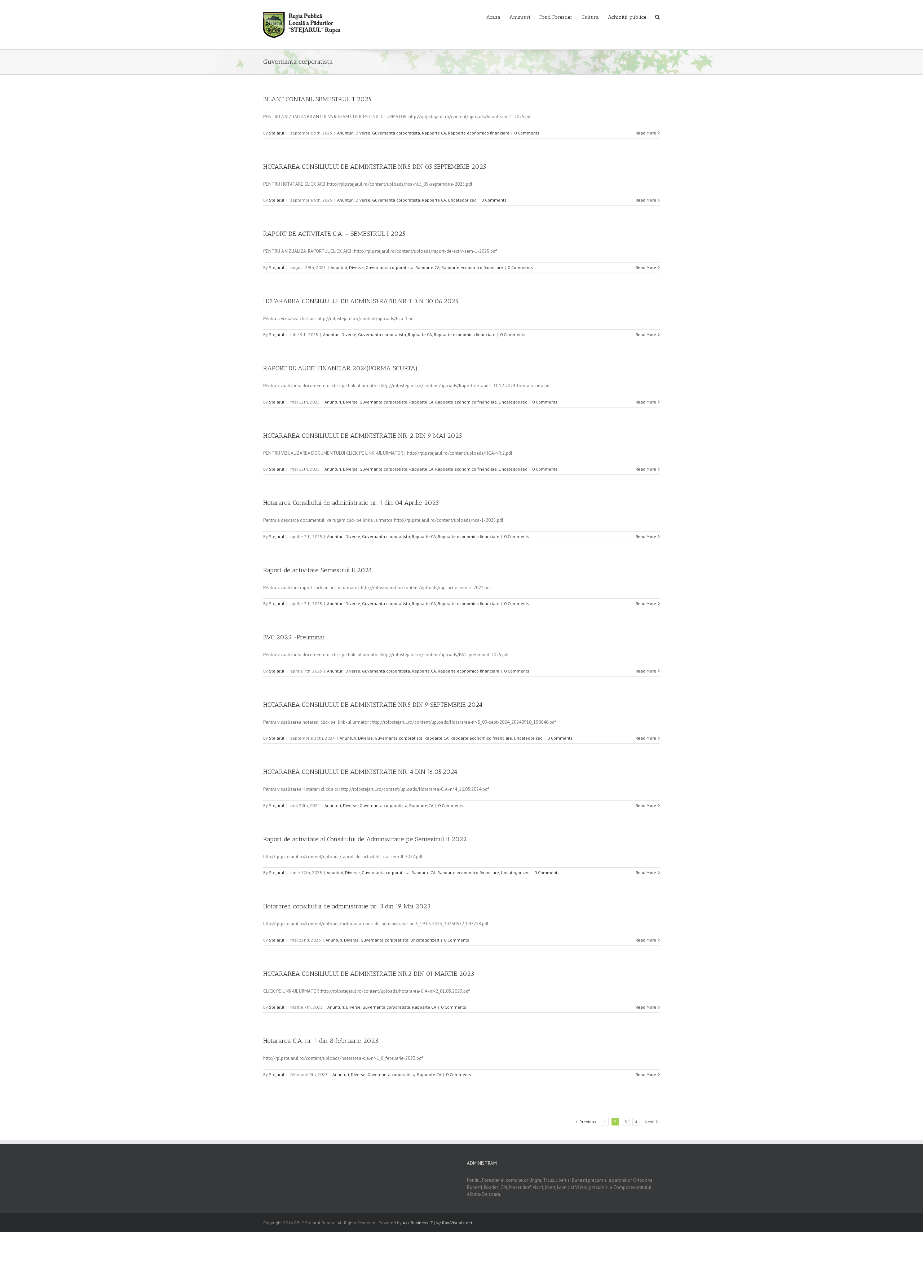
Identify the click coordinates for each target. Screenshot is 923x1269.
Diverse (362, 133)
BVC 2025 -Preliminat (294, 637)
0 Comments (526, 133)
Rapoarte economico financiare (478, 133)
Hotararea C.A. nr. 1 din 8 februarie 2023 (320, 1041)
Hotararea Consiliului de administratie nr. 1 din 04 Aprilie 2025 (351, 503)
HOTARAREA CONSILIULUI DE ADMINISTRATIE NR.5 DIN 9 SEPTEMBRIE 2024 (372, 705)
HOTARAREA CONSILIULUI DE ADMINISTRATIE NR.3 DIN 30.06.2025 (360, 301)
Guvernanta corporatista (396, 133)
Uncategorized (462, 200)
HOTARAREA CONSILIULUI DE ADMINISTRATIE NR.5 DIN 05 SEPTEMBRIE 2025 (374, 167)
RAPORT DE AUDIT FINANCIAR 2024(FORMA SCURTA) (340, 368)
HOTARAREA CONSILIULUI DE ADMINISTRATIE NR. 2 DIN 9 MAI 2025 (362, 436)
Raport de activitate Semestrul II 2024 (317, 570)
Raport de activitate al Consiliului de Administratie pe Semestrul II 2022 (365, 839)
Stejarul (276, 133)
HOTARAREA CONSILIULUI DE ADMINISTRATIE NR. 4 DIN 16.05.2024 (360, 772)
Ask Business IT (418, 1222)
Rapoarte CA (434, 133)
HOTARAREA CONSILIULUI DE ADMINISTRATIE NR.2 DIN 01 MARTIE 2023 (368, 974)
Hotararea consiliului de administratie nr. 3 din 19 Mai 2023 (346, 906)
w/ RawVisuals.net (454, 1222)
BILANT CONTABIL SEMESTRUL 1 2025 (317, 99)
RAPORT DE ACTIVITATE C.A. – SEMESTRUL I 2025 (334, 234)
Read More (646, 133)
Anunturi (345, 133)
